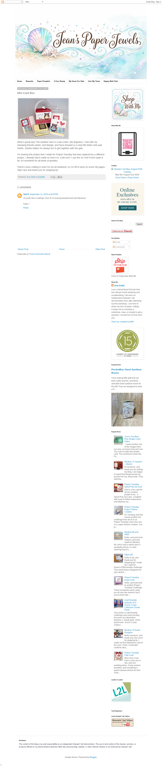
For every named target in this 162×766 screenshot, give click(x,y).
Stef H (26, 194)
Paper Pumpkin (43, 81)
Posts (117, 242)
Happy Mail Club (111, 81)
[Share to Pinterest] (61, 177)
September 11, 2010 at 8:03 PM (44, 194)
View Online (120, 177)
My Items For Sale (76, 81)
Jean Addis (119, 285)
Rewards (29, 81)
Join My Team (94, 81)
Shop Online (133, 177)
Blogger (93, 757)
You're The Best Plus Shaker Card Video (132, 439)
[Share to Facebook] (59, 177)
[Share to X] (56, 177)
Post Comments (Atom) (39, 254)
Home (19, 81)
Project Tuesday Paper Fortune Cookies (131, 509)
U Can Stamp (59, 81)
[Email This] (51, 177)
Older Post (100, 249)
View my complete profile (122, 322)
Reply (26, 208)
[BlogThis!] (54, 177)
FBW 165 (128, 555)
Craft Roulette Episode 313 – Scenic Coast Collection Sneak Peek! (132, 605)
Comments (120, 247)
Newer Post (23, 249)
